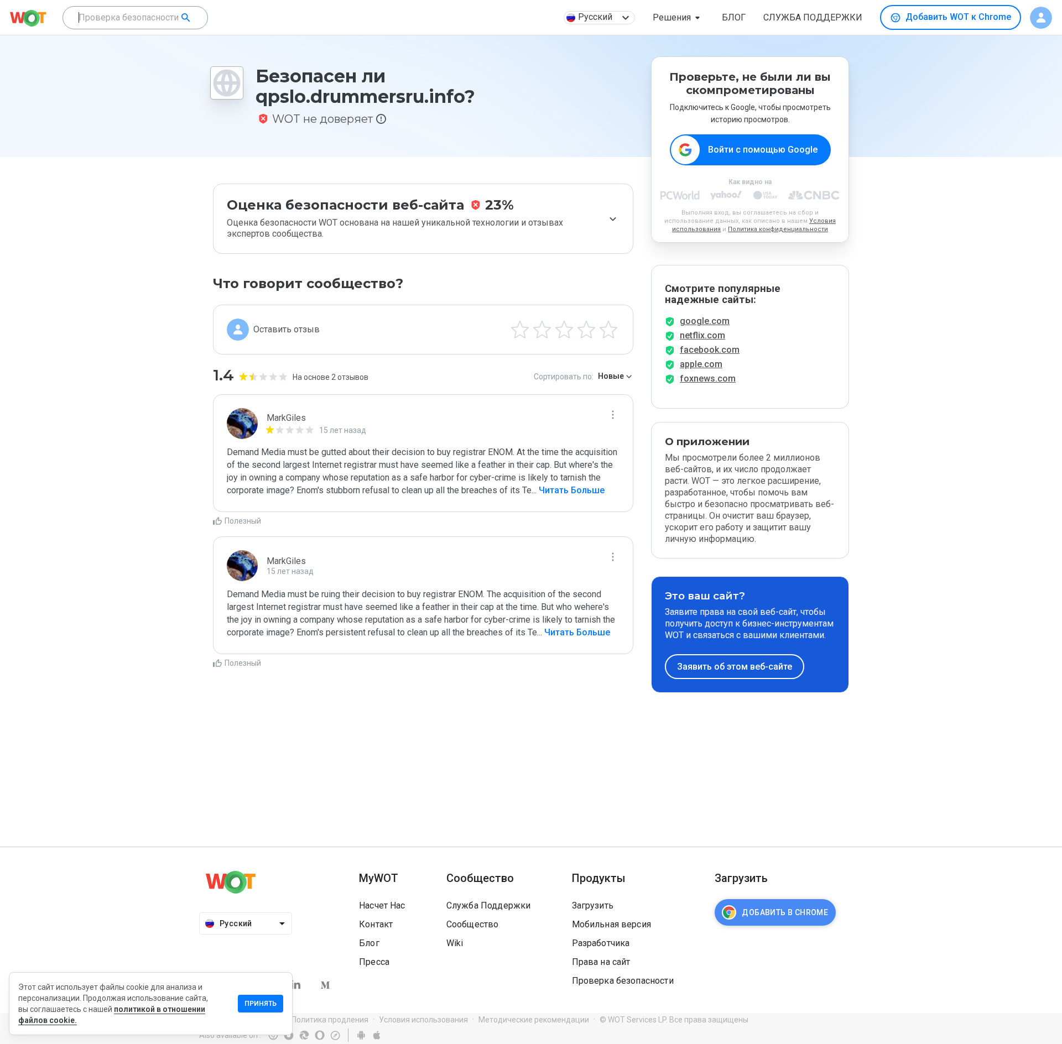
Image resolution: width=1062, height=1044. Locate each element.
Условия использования (423, 1020)
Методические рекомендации (533, 1020)
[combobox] (135, 18)
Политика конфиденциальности (778, 229)
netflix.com (702, 335)
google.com (705, 321)
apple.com (701, 364)
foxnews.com (708, 378)
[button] (678, 18)
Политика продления (329, 1020)
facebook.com (710, 349)
